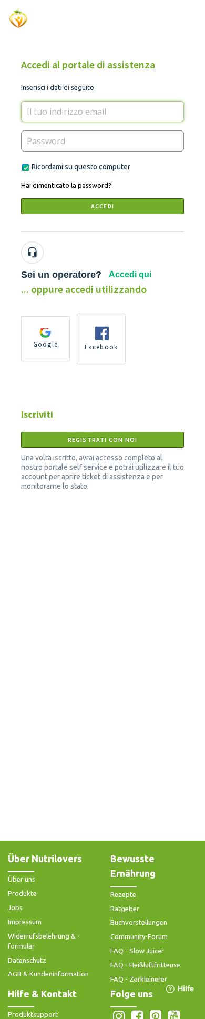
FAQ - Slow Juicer (137, 950)
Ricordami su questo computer (81, 167)
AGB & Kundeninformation (48, 973)
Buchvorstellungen (138, 922)
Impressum (25, 921)
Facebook (101, 346)
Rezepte (123, 894)
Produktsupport (33, 1014)
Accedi (102, 206)
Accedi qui (130, 274)
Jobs (15, 907)
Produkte (22, 893)
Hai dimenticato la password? (66, 185)
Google (45, 344)
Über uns (21, 879)
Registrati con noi (103, 439)
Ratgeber (124, 908)
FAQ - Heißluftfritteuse (145, 964)
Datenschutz (27, 960)
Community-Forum (139, 936)
